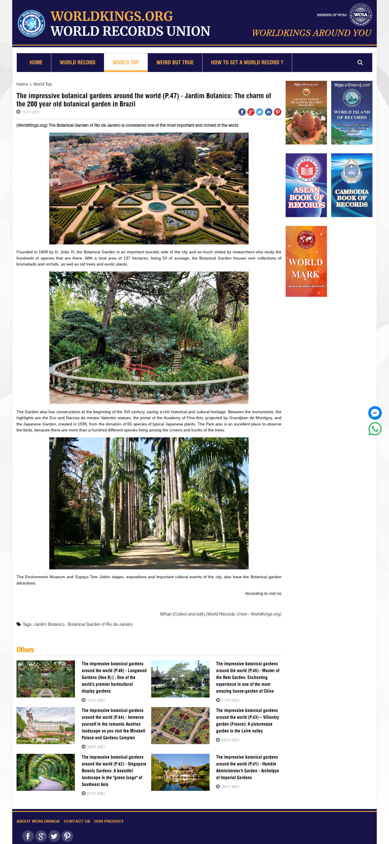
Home (36, 62)
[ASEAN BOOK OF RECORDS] (306, 185)
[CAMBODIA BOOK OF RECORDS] (351, 185)
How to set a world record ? (247, 62)
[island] (351, 113)
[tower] (306, 113)
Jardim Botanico (49, 624)
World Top (126, 62)
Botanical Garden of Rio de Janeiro (100, 624)
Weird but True (175, 62)
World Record (77, 62)
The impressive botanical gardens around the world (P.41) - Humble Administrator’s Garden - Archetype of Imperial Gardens (247, 767)
